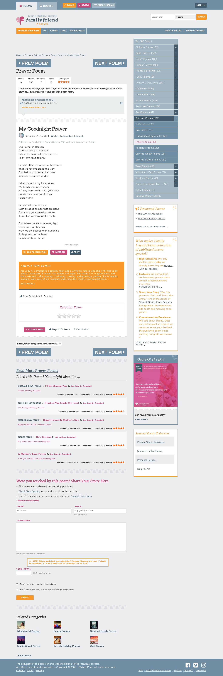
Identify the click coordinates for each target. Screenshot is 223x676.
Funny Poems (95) (145, 77)
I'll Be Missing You (56, 386)
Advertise (201, 670)
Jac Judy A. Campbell (81, 386)
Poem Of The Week (195, 31)
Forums (188, 670)
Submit (70, 5)
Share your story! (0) (33, 108)
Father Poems (25, 437)
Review (85, 5)
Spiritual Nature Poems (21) (150, 160)
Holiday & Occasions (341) (150, 83)
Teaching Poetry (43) (146, 178)
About (30, 670)
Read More (26, 284)
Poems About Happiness (150, 442)
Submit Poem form (81, 496)
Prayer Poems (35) (145, 142)
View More (140, 420)
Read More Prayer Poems (37, 371)
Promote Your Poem (28, 31)
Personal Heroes (146, 460)
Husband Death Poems (29, 386)
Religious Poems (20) (147, 148)
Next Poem (109, 63)
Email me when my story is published (38, 584)
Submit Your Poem (149, 287)
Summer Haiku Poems (149, 451)
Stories (54, 31)
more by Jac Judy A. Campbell (68, 136)
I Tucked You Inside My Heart (62, 403)
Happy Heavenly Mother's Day (61, 420)
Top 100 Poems (77, 31)
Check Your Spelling (30, 491)
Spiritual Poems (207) (147, 118)
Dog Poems (143, 469)
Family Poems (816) (146, 59)
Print (76, 252)
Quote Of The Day (150, 359)
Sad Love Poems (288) (147, 106)
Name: (21, 506)
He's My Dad (43, 437)
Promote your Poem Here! (150, 227)
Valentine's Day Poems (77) (150, 172)
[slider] (64, 82)
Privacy (40, 670)
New (64, 31)
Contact (20, 670)
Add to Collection (36, 252)
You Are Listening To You (151, 219)
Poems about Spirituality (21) (151, 136)
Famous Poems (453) (147, 65)
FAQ (44, 31)
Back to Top (24, 656)
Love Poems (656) (145, 95)
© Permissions (82, 329)
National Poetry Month (148, 196)
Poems (27, 6)
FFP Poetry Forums (104, 5)
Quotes (48, 6)
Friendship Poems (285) (148, 71)
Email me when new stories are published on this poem (47, 590)
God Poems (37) (144, 130)
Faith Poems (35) (144, 124)
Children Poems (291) (147, 47)
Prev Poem (34, 63)
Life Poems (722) (144, 89)
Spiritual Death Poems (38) (150, 154)
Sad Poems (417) (144, 112)
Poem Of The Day (173, 31)
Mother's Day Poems (28, 420)
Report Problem (60, 329)
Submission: (24, 520)
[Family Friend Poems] (37, 21)
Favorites (60, 252)
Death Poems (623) (146, 53)
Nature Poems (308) (146, 100)
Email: (78, 506)
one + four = (24, 569)
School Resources (145, 190)
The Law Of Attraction (150, 214)
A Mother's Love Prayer (32, 454)
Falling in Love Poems (29, 403)
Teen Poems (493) (145, 166)
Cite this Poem (35, 330)
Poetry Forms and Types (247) (151, 184)
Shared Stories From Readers (155, 302)
